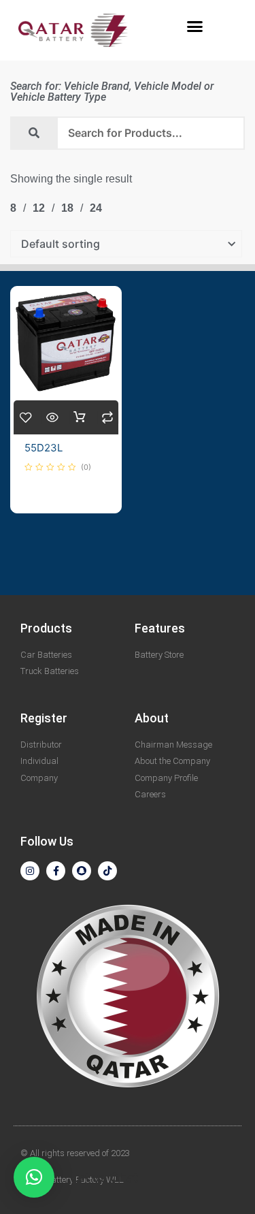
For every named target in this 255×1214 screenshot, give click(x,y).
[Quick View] (52, 417)
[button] (194, 26)
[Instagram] (29, 870)
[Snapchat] (81, 870)
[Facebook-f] (55, 870)
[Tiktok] (107, 870)
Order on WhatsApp (79, 417)
